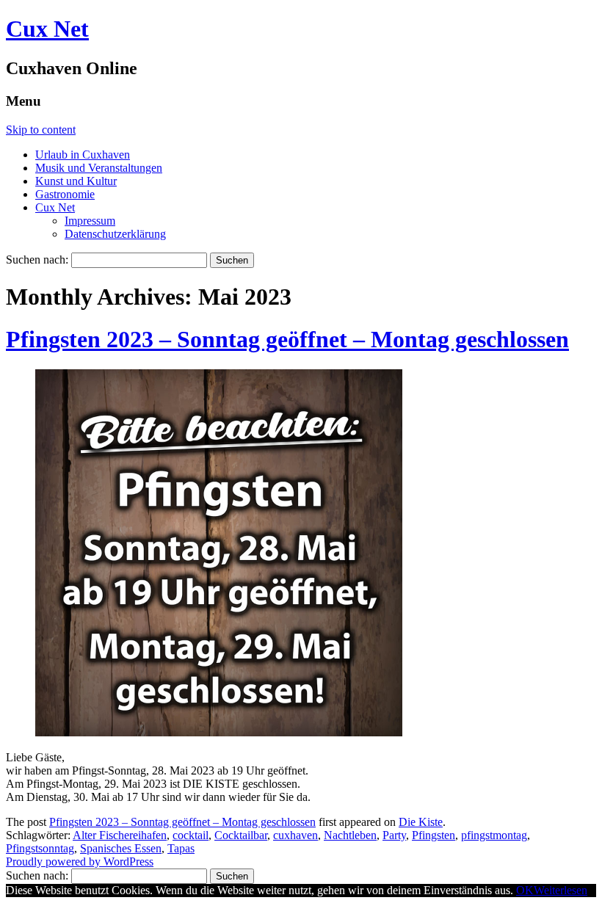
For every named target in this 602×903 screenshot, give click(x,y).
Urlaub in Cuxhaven (82, 154)
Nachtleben (350, 835)
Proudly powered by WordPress (79, 861)
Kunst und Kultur (76, 181)
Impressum (90, 220)
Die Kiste (421, 822)
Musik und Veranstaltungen (98, 168)
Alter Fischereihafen (120, 835)
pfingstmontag (494, 835)
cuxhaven (295, 835)
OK (525, 890)
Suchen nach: (37, 259)
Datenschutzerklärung (115, 234)
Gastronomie (65, 194)
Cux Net (47, 28)
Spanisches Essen (121, 848)
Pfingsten (433, 835)
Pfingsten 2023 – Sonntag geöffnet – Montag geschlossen (287, 339)
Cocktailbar (240, 835)
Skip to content (41, 129)
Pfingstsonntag (40, 848)
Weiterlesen (560, 890)
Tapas (181, 848)
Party (394, 835)
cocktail (190, 835)
